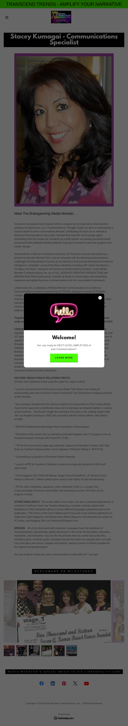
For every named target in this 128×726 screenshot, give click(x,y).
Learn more (64, 357)
